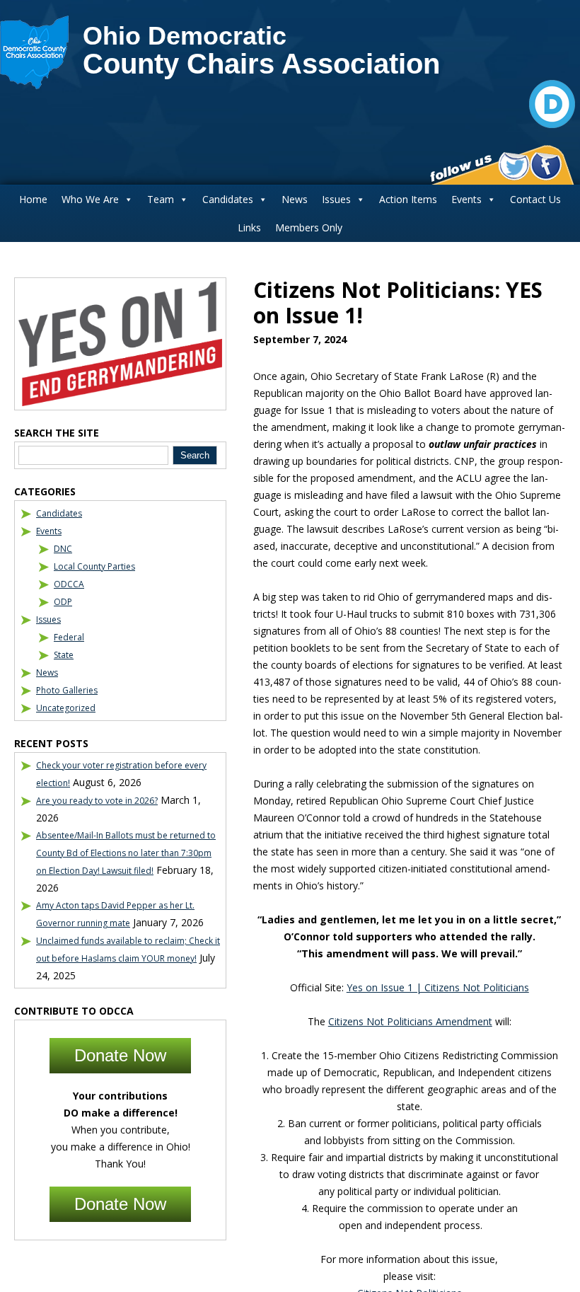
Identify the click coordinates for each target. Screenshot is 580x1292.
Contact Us (535, 199)
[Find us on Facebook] (545, 166)
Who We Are (90, 199)
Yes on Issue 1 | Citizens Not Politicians (438, 987)
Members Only (308, 227)
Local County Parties (94, 566)
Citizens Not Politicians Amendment (410, 1021)
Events (466, 199)
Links (249, 227)
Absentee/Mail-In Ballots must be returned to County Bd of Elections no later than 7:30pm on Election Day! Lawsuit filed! (126, 853)
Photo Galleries (67, 690)
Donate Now (120, 1055)
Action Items (408, 199)
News (295, 199)
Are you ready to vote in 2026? (97, 801)
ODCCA (69, 584)
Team (160, 199)
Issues (336, 199)
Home (33, 199)
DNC (63, 549)
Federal (69, 637)
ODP (63, 602)
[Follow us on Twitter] (513, 166)
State (64, 655)
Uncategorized (65, 708)
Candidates (227, 199)
